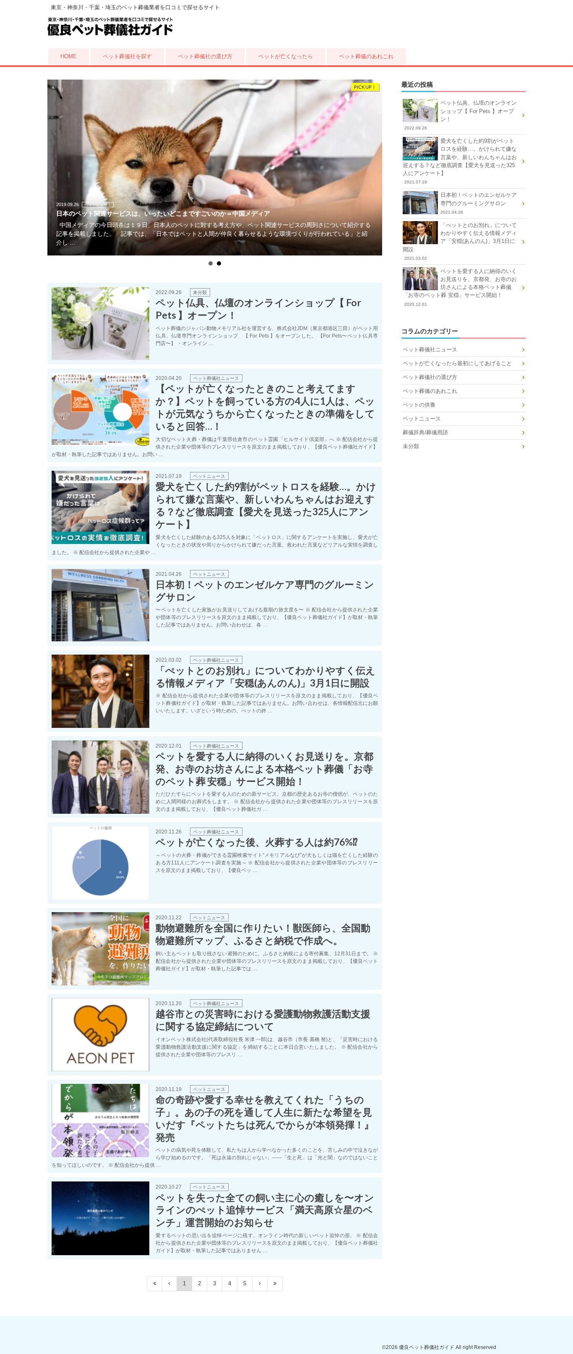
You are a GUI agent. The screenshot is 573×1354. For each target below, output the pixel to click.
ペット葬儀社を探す (127, 56)
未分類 (411, 446)
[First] (154, 1283)
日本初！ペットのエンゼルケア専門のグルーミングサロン (478, 203)
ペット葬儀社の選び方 (205, 56)
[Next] (260, 1283)
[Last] (275, 1283)
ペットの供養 (419, 405)
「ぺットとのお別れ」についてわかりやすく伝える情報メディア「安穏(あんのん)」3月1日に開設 (460, 241)
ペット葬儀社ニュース (430, 349)
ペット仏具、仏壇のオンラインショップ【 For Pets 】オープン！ (460, 115)
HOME (68, 56)
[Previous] (169, 1283)
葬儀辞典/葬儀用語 (425, 432)
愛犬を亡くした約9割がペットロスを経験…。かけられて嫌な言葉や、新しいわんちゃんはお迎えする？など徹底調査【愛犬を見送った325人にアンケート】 (460, 161)
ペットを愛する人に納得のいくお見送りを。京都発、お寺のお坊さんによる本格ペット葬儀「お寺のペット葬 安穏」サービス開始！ (460, 287)
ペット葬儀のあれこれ (366, 56)
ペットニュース (422, 418)
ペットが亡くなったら (285, 56)
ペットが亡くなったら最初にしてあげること (457, 363)
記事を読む (214, 323)
